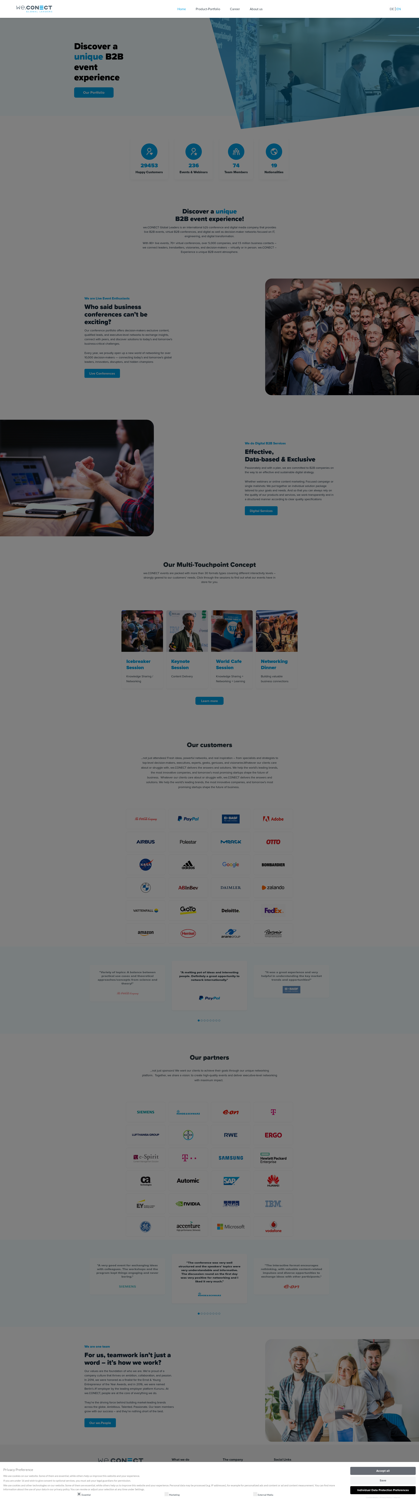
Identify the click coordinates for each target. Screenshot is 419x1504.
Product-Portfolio (208, 9)
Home (181, 9)
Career (235, 9)
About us (256, 9)
